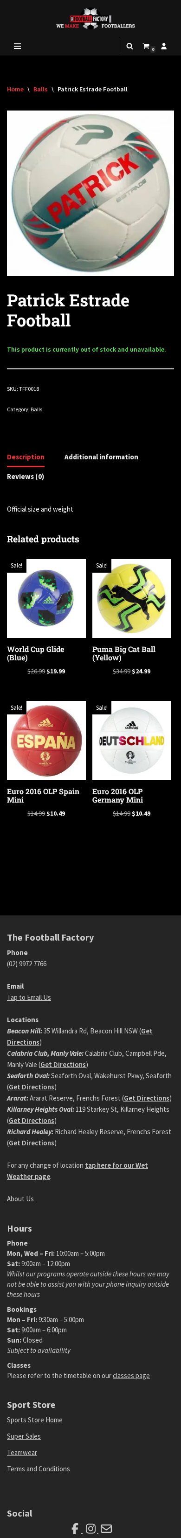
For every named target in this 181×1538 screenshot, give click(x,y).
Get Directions (63, 1064)
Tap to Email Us (29, 997)
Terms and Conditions (38, 1468)
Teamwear (22, 1452)
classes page (131, 1375)
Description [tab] (26, 456)
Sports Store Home (35, 1419)
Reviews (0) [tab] (25, 476)
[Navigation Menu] (17, 46)
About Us (20, 1198)
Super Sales (24, 1436)
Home (15, 89)
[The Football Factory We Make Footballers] (90, 18)
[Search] (129, 45)
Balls (40, 89)
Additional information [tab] (101, 456)
